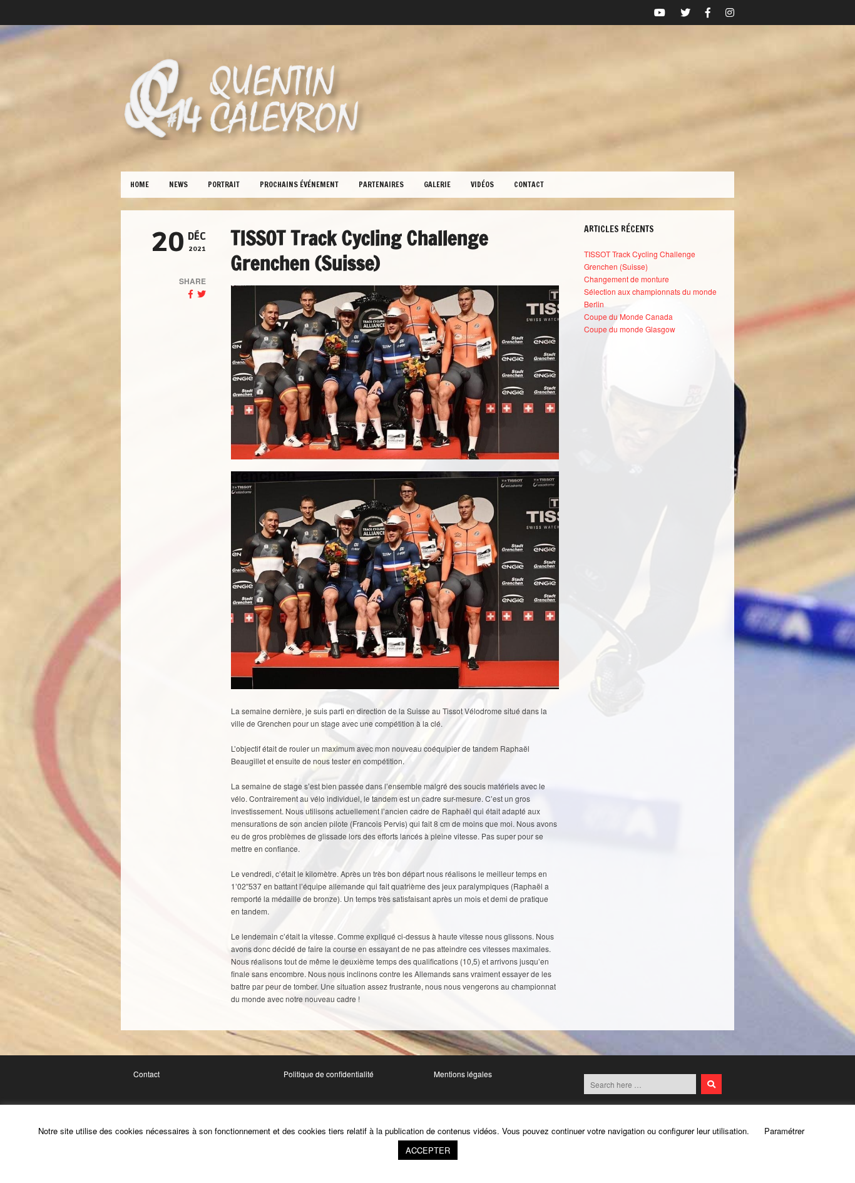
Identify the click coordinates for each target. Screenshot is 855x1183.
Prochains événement (299, 184)
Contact (529, 184)
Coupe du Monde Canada (628, 316)
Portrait (224, 184)
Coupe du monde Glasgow (629, 329)
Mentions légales (463, 1073)
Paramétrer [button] (784, 1131)
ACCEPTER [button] (428, 1150)
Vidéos (482, 184)
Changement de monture (626, 279)
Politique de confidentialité (329, 1073)
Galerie (437, 184)
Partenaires (381, 184)
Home (139, 184)
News (178, 184)
